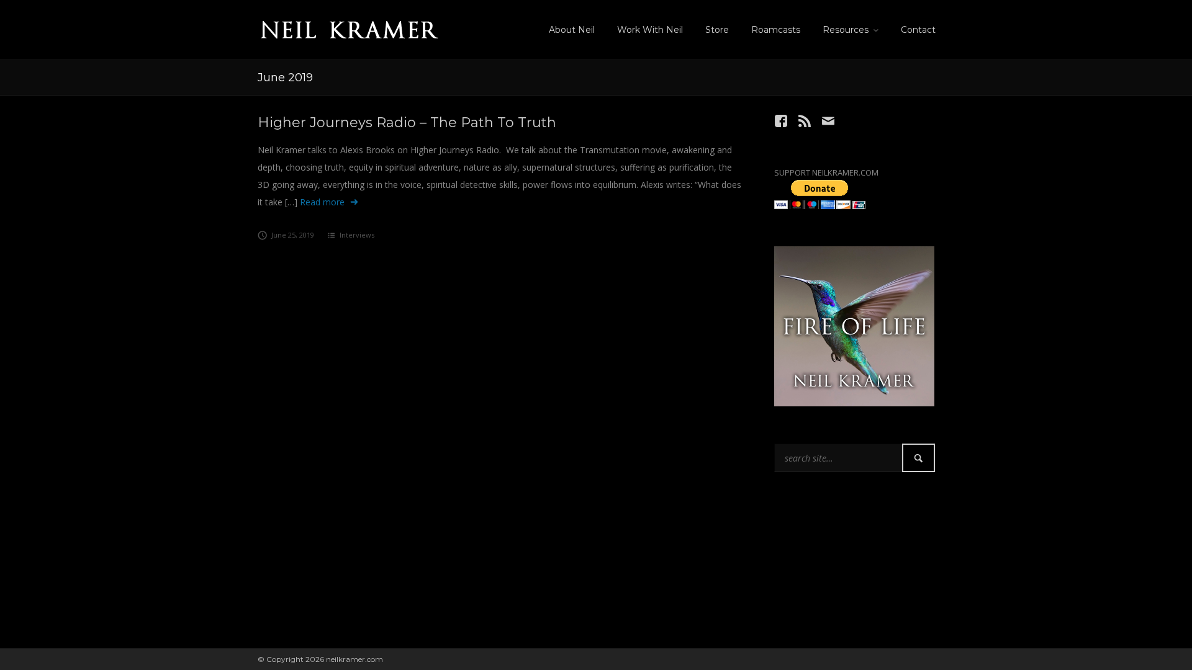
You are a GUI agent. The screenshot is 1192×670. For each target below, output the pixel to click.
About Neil (572, 29)
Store (717, 29)
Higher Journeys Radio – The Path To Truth (407, 122)
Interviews (357, 234)
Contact (918, 29)
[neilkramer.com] (349, 28)
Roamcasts (775, 29)
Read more (322, 202)
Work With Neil (650, 29)
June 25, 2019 (292, 234)
